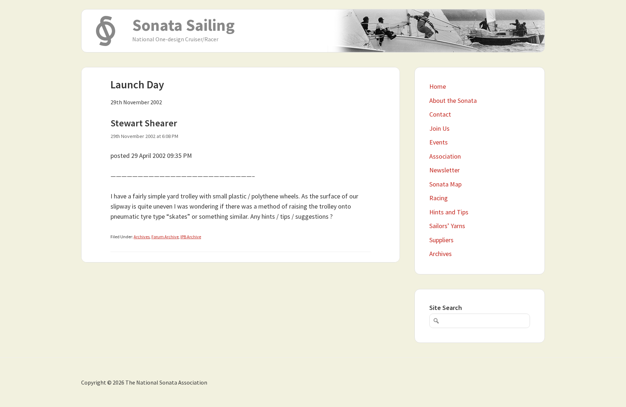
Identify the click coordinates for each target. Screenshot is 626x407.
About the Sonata (453, 100)
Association (445, 156)
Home (437, 86)
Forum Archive (165, 236)
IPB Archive (190, 236)
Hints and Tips (448, 212)
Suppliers (441, 240)
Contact (440, 114)
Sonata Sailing (183, 25)
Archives (142, 236)
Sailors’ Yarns (447, 226)
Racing (438, 198)
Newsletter (444, 170)
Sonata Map (445, 184)
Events (438, 142)
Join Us (439, 128)
